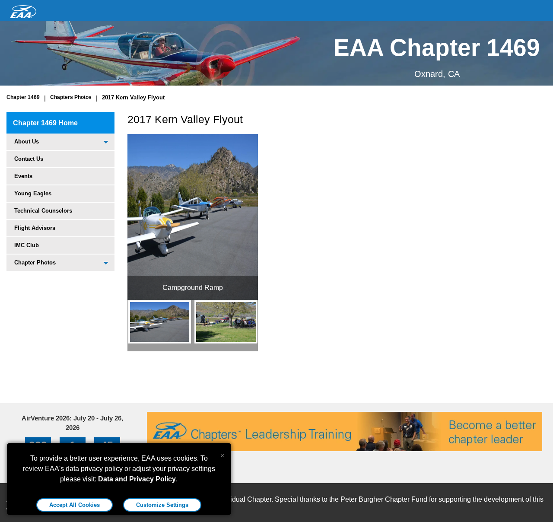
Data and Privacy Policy (137, 479)
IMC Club (26, 245)
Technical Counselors (43, 210)
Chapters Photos (71, 97)
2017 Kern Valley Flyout (133, 97)
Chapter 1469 (23, 97)
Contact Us (28, 159)
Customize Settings (162, 505)
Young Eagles (32, 193)
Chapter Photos (35, 262)
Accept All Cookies (74, 505)
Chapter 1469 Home (45, 123)
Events (23, 176)
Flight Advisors (34, 228)
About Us (26, 141)
